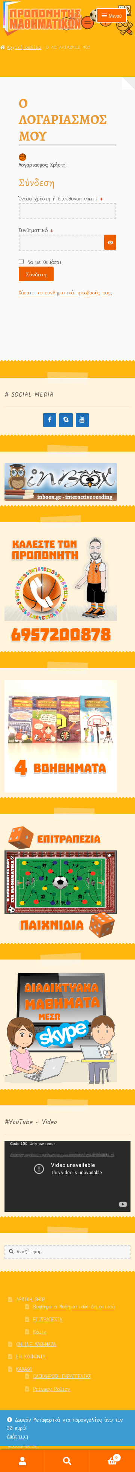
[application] (67, 1176)
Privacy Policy (51, 1389)
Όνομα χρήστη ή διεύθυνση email (68, 198)
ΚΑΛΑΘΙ (24, 1369)
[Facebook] (49, 420)
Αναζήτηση (67, 1461)
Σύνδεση (36, 274)
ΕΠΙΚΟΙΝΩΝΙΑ (30, 1356)
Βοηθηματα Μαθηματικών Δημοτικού (74, 1306)
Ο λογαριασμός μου (22, 1461)
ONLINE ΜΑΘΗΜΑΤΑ (36, 1344)
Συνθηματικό (49, 230)
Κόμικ (39, 1331)
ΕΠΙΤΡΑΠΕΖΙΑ (47, 1319)
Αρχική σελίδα (24, 47)
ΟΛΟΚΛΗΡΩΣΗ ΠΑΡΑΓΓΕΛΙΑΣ (62, 1376)
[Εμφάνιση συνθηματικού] (110, 242)
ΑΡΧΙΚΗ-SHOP (30, 1299)
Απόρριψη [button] (17, 1436)
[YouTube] (82, 420)
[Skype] (65, 420)
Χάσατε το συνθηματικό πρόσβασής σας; (66, 292)
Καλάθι (104, 1456)
